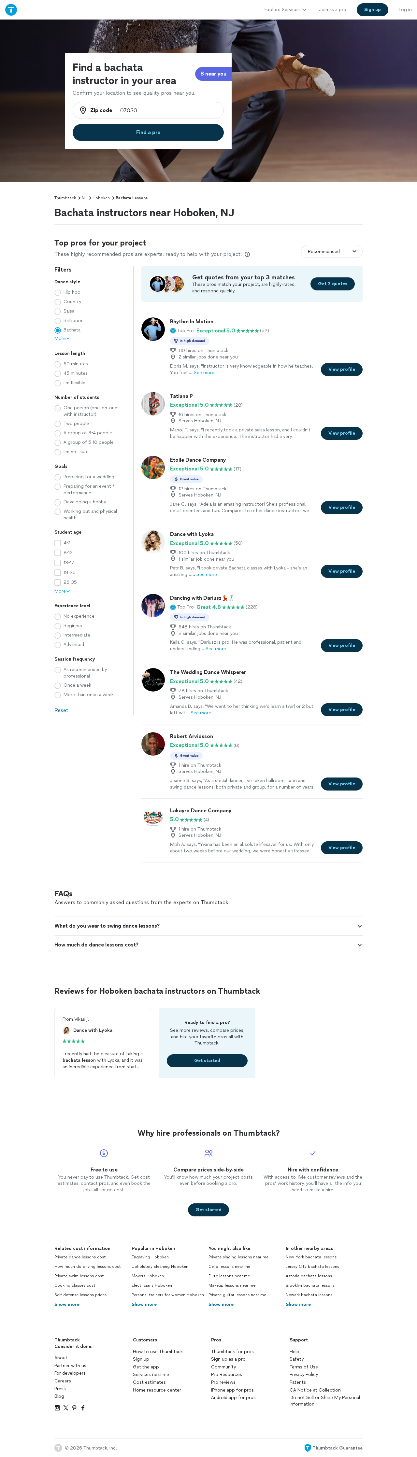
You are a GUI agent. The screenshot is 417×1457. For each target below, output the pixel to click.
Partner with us (70, 1365)
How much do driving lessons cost (87, 1266)
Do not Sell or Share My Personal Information (325, 1401)
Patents (298, 1382)
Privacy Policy (304, 1374)
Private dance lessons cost (80, 1257)
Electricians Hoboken (152, 1285)
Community (223, 1367)
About (60, 1358)
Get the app (146, 1367)
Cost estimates (149, 1382)
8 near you (213, 74)
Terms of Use (304, 1367)
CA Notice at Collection (315, 1390)
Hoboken (101, 198)
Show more (66, 1304)
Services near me (151, 1374)
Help (294, 1351)
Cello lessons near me (229, 1266)
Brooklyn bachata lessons (310, 1285)
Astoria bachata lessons (309, 1276)
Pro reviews (223, 1382)
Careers (62, 1381)
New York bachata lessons (311, 1257)
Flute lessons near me (229, 1276)
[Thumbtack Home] (11, 9)
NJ (84, 198)
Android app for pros (233, 1397)
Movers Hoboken (148, 1276)
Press (60, 1389)
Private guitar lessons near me (237, 1295)
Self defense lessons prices (80, 1295)
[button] (182, 330)
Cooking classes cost (74, 1285)
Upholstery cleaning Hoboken (160, 1266)
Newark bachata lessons (309, 1295)
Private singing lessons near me (238, 1257)
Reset (61, 710)
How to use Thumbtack (158, 1351)
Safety (297, 1359)
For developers (70, 1373)
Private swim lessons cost (79, 1276)
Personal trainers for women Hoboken (168, 1295)
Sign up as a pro (228, 1359)
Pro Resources (226, 1374)
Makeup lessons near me (231, 1285)
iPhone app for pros (232, 1390)
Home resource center (157, 1390)
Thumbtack (65, 198)
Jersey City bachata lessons (312, 1266)
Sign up (141, 1359)
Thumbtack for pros (232, 1351)
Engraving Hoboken (150, 1257)
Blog (59, 1396)
